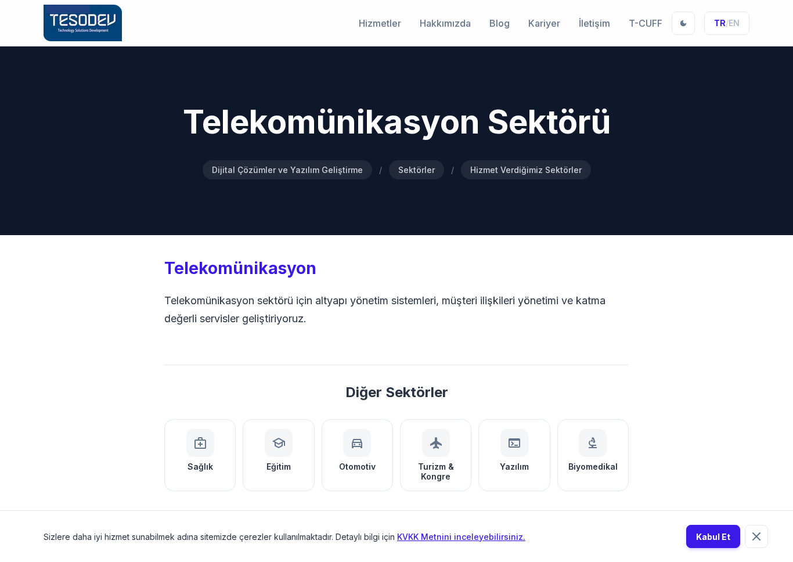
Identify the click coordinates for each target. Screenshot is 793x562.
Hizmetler (380, 23)
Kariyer (544, 23)
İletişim (594, 23)
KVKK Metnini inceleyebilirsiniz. (461, 537)
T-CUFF (645, 23)
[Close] (756, 536)
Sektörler (416, 170)
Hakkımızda (445, 23)
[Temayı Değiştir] (683, 23)
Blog (499, 23)
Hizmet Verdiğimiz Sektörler (526, 170)
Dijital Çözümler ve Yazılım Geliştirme (287, 170)
